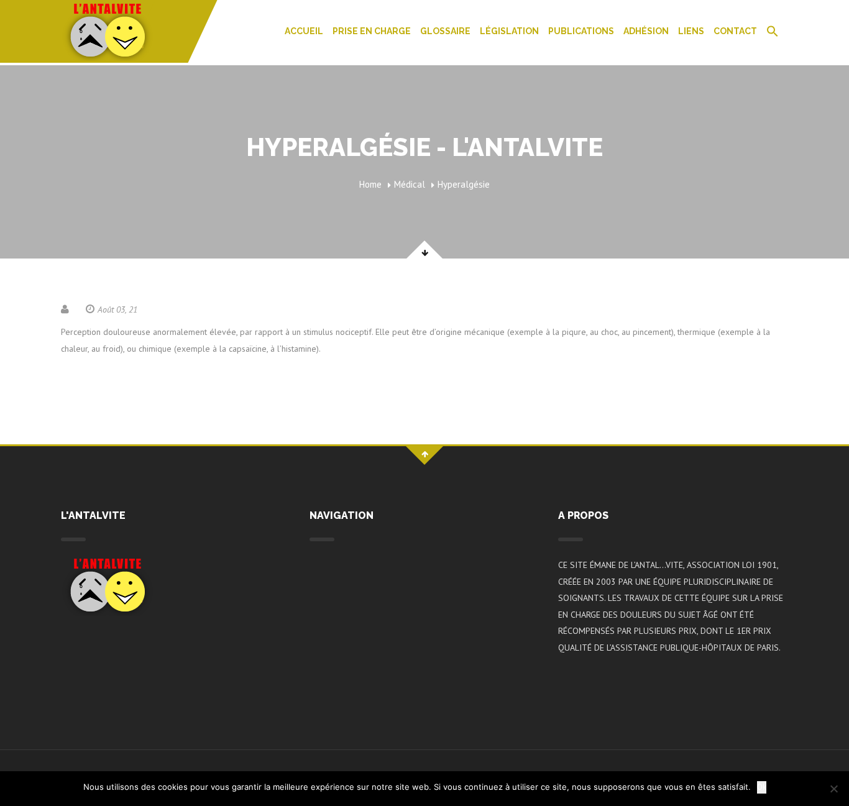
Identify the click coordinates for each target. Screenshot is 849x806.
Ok (761, 787)
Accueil (304, 31)
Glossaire (445, 31)
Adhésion (646, 31)
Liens (691, 31)
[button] (772, 33)
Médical (409, 184)
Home (370, 184)
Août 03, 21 (117, 309)
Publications (581, 31)
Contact (735, 31)
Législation (509, 31)
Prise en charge (372, 31)
